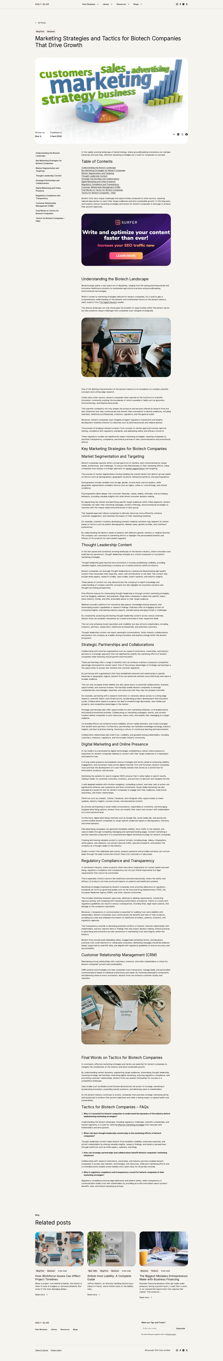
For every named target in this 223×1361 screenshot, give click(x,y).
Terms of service (41, 1350)
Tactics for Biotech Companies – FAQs (50, 219)
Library (106, 4)
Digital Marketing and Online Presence (48, 189)
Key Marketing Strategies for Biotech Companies (49, 162)
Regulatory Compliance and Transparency (48, 196)
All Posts (42, 23)
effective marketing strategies (131, 1125)
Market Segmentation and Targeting (47, 169)
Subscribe (180, 1328)
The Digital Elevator (108, 302)
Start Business (88, 4)
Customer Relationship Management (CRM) (46, 204)
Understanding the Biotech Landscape (48, 154)
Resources (121, 4)
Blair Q (38, 136)
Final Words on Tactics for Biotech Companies (47, 212)
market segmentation (135, 468)
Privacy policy (171, 1334)
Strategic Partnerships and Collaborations (47, 181)
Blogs (136, 4)
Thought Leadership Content (49, 175)
